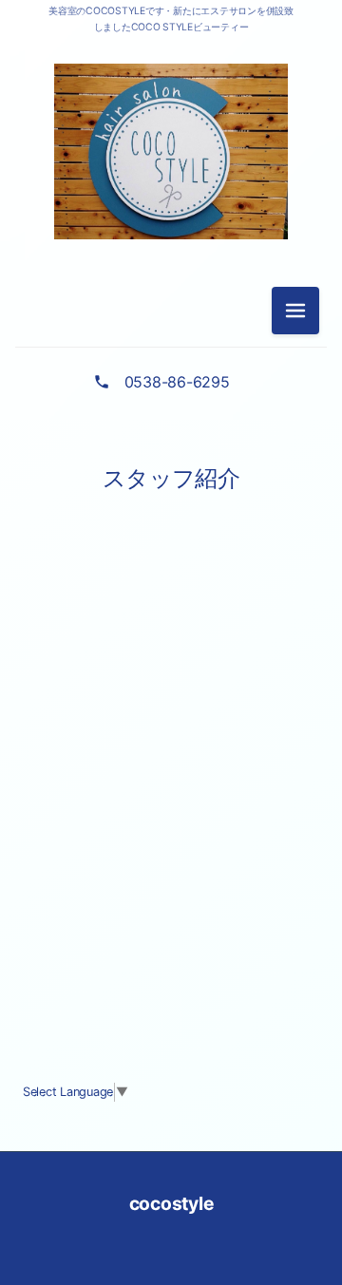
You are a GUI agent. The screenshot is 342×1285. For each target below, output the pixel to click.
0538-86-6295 (177, 381)
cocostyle (171, 1203)
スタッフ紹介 (171, 478)
